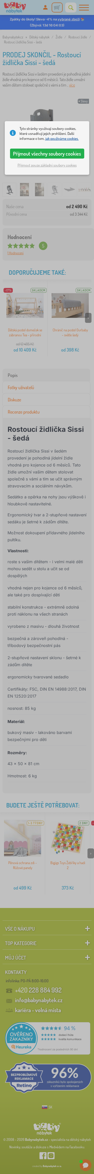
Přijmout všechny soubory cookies (47, 153)
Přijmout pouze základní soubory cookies (47, 165)
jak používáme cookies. (62, 138)
